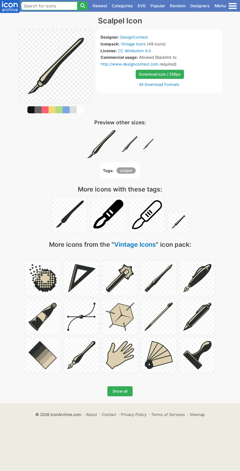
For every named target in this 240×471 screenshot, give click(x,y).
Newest (100, 6)
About (91, 414)
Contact (109, 414)
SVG (142, 6)
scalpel (126, 170)
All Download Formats (159, 84)
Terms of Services (168, 414)
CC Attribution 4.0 (134, 50)
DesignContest (134, 37)
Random (178, 6)
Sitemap (197, 414)
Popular (157, 6)
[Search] (82, 5)
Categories (122, 6)
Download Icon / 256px (160, 74)
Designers (200, 6)
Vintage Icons (133, 44)
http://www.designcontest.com (129, 64)
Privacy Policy (133, 414)
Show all (120, 391)
